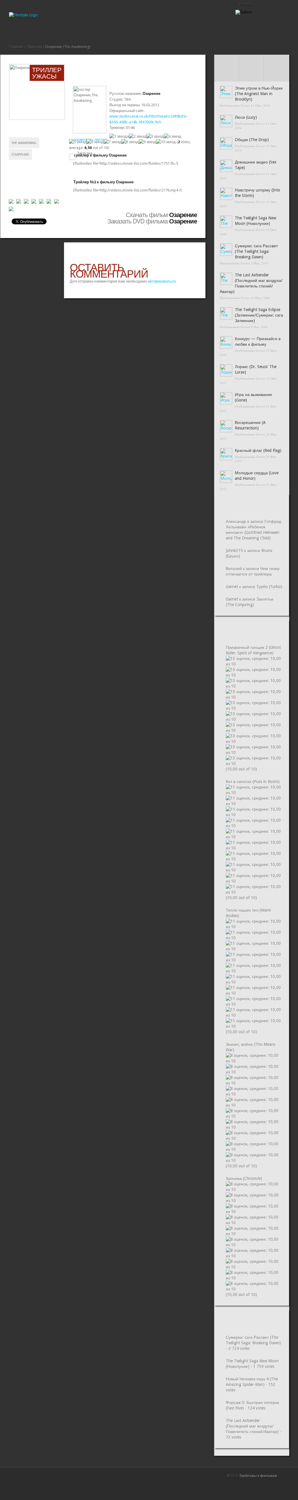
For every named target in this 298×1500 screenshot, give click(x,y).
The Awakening (24, 143)
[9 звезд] (147, 142)
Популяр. (251, 61)
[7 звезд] (112, 142)
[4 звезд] (172, 136)
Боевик (20, 30)
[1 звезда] (119, 136)
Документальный (34, 30)
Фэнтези (81, 30)
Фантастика (76, 30)
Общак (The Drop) (252, 139)
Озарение (20, 155)
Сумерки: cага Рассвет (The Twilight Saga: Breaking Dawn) (256, 251)
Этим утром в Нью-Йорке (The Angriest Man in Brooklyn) (259, 94)
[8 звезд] (130, 142)
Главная (11, 30)
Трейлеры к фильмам (258, 1476)
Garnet (245, 105)
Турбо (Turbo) (269, 586)
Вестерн (25, 30)
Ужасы (72, 30)
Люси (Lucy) (246, 117)
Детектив (30, 30)
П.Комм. (226, 74)
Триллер (67, 30)
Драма (39, 30)
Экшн (86, 30)
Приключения (62, 30)
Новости (58, 30)
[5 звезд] (77, 142)
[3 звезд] (155, 136)
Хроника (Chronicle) (244, 1178)
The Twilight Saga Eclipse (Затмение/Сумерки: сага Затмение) (259, 315)
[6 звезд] (95, 142)
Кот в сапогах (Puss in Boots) (253, 781)
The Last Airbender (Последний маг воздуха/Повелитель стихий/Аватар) (252, 1426)
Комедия (44, 30)
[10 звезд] (166, 142)
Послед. (226, 61)
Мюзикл (53, 30)
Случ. (276, 61)
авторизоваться (161, 281)
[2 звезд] (137, 136)
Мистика (48, 30)
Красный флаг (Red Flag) (258, 450)
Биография (16, 30)
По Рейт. (251, 74)
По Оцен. (276, 74)
